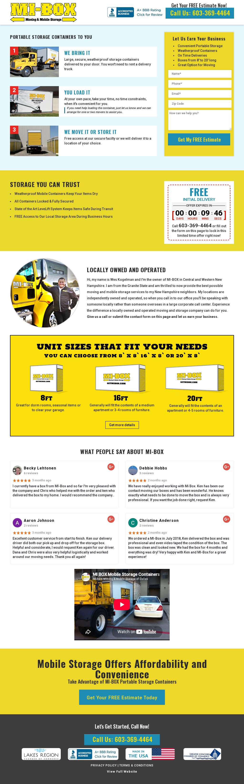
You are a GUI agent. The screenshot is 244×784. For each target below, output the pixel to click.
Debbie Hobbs (153, 468)
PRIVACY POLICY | (105, 765)
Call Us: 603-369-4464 (200, 12)
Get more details (122, 425)
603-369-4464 (195, 225)
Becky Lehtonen (40, 468)
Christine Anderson (159, 520)
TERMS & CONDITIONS (136, 765)
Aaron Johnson (39, 520)
